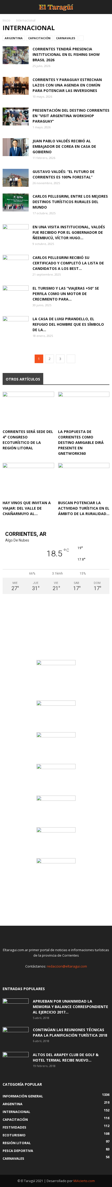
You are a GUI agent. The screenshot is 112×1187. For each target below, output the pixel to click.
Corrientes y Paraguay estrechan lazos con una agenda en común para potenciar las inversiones (67, 85)
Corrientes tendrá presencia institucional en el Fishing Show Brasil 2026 (66, 54)
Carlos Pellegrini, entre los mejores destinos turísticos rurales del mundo (70, 202)
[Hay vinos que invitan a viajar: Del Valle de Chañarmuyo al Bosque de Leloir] (28, 480)
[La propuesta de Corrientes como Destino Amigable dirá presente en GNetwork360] (84, 409)
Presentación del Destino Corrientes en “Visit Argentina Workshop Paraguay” (71, 116)
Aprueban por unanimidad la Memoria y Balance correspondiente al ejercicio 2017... (70, 1007)
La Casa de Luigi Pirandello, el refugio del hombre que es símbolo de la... (68, 324)
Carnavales (65, 38)
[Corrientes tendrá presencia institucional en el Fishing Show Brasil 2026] (16, 55)
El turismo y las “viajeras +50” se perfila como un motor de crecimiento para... (66, 294)
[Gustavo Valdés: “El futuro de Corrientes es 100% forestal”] (16, 178)
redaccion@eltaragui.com (67, 966)
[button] (104, 7)
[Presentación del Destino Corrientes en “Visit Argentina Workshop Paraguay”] (16, 116)
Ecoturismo (14, 1135)
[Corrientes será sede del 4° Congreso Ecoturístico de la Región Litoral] (28, 409)
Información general (23, 1096)
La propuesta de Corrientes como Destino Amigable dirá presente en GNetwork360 (81, 442)
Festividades (14, 1127)
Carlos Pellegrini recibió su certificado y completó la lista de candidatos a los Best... (68, 263)
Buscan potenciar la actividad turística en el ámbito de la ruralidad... (83, 508)
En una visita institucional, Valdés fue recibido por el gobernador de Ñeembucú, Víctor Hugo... (69, 232)
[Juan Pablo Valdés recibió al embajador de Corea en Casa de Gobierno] (16, 147)
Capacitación (39, 38)
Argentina (14, 38)
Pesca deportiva (18, 1150)
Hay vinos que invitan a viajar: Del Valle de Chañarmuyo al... (27, 508)
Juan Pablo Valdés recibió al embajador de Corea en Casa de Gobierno (64, 146)
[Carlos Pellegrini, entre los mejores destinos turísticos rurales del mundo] (16, 202)
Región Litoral (17, 1143)
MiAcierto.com (84, 1181)
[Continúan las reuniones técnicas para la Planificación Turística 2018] (16, 1036)
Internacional (16, 1111)
